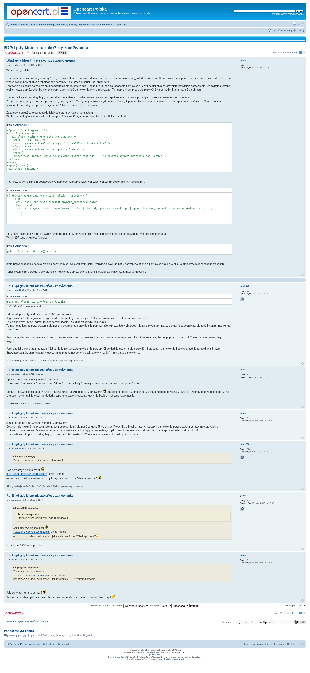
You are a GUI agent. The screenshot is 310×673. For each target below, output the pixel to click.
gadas (18, 500)
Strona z (290, 52)
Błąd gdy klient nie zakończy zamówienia (40, 60)
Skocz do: (226, 622)
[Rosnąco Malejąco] (186, 605)
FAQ (273, 30)
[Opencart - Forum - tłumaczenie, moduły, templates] (39, 11)
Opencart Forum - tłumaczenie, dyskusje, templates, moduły (43, 24)
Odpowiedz (10, 51)
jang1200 (19, 290)
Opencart (84, 24)
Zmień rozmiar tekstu (301, 24)
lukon (17, 65)
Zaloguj (300, 30)
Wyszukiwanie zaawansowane (288, 14)
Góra (302, 275)
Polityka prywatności (174, 659)
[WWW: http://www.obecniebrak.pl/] (242, 509)
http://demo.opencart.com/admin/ (26, 473)
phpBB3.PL (180, 652)
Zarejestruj (286, 30)
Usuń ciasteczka (259, 644)
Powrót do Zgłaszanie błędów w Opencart (28, 621)
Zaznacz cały (21, 125)
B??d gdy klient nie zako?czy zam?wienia (46, 47)
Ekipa (245, 644)
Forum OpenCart (116, 657)
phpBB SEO (155, 654)
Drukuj (294, 24)
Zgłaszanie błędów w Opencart (109, 24)
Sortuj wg (155, 605)
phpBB (144, 650)
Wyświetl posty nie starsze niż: (107, 605)
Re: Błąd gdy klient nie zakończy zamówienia (39, 286)
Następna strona (294, 605)
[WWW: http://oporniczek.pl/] (242, 299)
